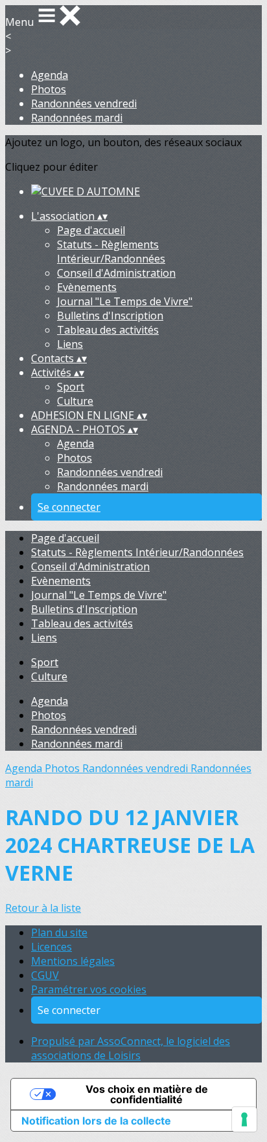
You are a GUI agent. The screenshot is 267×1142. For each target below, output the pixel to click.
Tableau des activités (108, 330)
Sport (70, 387)
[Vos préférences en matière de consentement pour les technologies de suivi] (244, 1119)
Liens (70, 344)
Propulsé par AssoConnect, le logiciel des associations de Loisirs (130, 1048)
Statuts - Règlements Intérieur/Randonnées (111, 251)
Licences (51, 947)
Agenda (49, 75)
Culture (75, 401)
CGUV (45, 975)
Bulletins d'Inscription (110, 315)
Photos (48, 89)
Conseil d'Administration (116, 273)
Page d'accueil (91, 230)
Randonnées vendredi (84, 103)
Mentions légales (73, 961)
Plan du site (59, 932)
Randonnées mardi (76, 118)
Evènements (87, 287)
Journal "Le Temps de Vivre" (124, 301)
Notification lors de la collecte (96, 1120)
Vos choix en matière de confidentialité (147, 1094)
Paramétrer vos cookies (88, 989)
